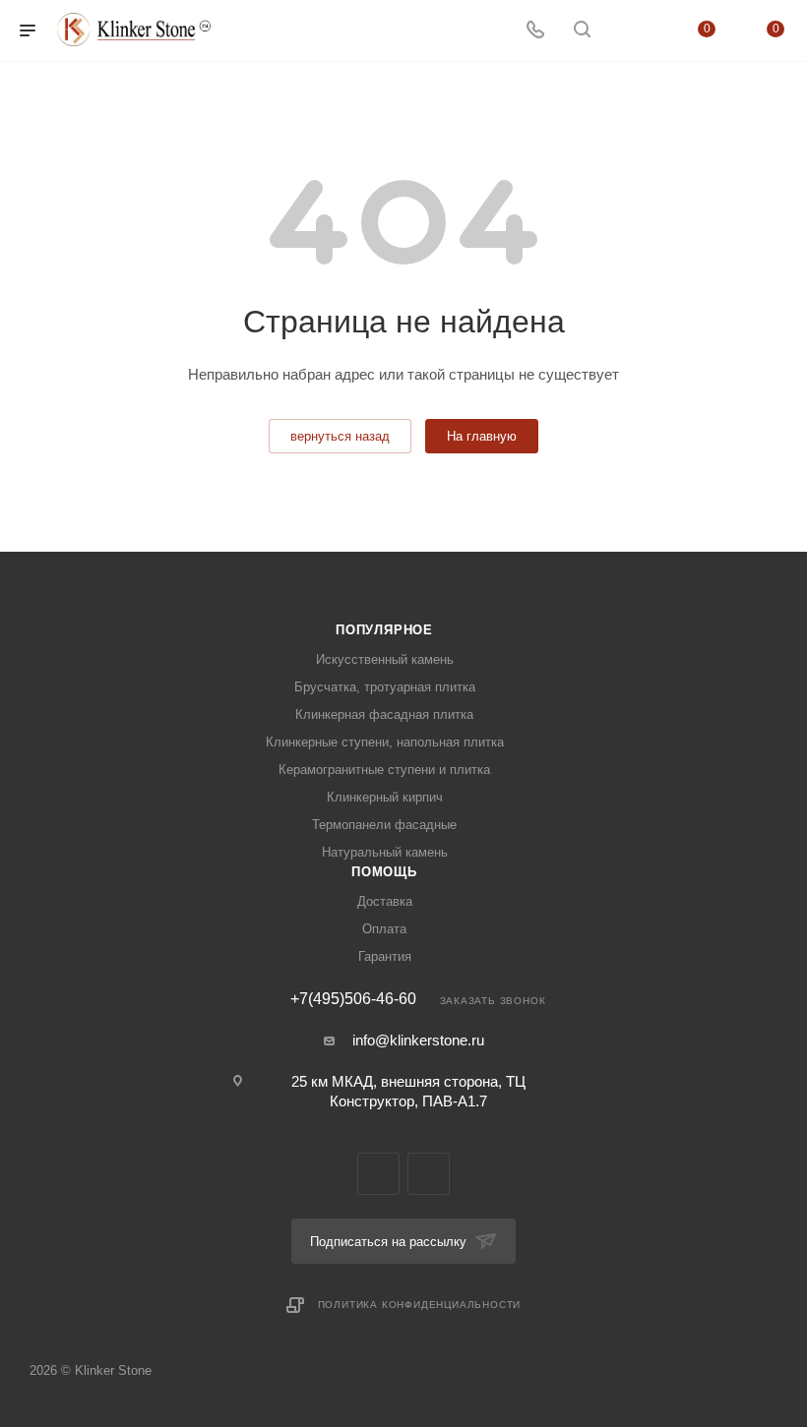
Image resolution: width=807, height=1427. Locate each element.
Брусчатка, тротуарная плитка (384, 687)
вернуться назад (340, 436)
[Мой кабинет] (629, 31)
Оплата (384, 929)
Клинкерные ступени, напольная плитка (385, 742)
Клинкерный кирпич (385, 797)
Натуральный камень (385, 852)
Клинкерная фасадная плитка (384, 714)
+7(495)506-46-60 (353, 999)
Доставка (384, 901)
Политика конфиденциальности (420, 1304)
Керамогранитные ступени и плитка (384, 769)
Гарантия (384, 956)
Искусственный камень (385, 659)
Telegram (378, 1174)
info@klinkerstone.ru (418, 1040)
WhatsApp (428, 1174)
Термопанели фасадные (384, 824)
